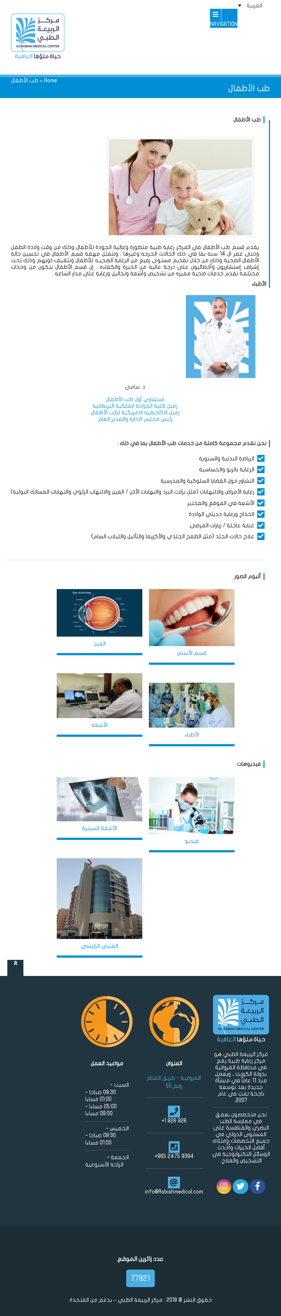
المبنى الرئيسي (99, 946)
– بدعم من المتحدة (94, 1300)
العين (100, 643)
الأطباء (191, 735)
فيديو (192, 841)
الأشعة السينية (99, 828)
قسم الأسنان (191, 653)
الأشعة (99, 725)
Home (50, 80)
